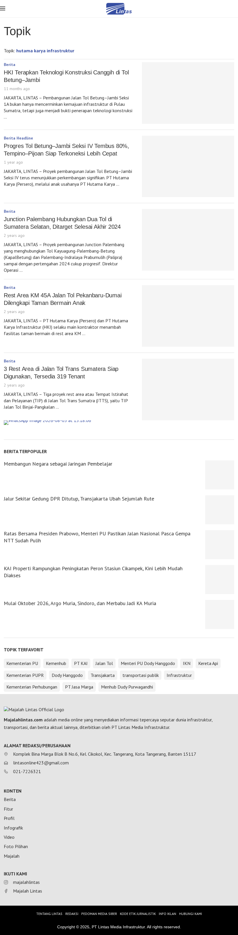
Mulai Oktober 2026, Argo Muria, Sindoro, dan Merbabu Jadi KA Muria (80, 603)
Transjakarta (103, 675)
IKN (186, 663)
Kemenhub (56, 663)
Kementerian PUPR (25, 675)
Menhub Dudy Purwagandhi (127, 687)
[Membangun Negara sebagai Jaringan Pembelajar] (219, 474)
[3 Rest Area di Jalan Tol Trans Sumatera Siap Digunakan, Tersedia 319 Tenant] (188, 389)
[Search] (235, 9)
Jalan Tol (104, 663)
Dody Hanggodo (67, 675)
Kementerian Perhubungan (31, 687)
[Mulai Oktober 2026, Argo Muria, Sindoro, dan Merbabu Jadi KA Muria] (219, 614)
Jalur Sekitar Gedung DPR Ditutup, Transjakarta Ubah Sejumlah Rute (79, 498)
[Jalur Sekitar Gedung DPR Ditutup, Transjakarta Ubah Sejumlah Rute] (219, 509)
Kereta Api (208, 663)
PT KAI (81, 663)
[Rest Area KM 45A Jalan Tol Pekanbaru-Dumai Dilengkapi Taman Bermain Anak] (188, 316)
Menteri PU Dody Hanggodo (148, 663)
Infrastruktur (179, 675)
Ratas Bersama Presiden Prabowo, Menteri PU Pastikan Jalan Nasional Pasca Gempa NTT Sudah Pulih (97, 537)
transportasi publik (140, 675)
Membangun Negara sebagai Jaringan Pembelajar (58, 463)
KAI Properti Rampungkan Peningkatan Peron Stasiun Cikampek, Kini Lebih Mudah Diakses (93, 572)
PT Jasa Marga (79, 687)
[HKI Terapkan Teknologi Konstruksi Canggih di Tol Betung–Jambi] (188, 93)
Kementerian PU (22, 663)
